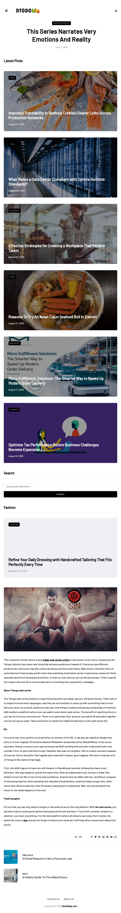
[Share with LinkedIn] (103, 836)
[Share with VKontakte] (111, 836)
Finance (14, 410)
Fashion (14, 524)
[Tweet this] (96, 836)
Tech (12, 144)
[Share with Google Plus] (99, 836)
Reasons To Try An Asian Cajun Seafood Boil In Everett (53, 316)
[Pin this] (107, 836)
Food (12, 78)
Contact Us (53, 898)
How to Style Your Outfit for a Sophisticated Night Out (52, 564)
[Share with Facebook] (92, 836)
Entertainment (61, 23)
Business (15, 210)
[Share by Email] (115, 836)
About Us (69, 898)
